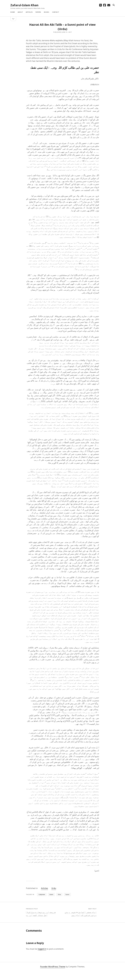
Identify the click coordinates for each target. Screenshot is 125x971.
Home (12, 12)
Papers (38, 12)
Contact (55, 12)
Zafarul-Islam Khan (24, 5)
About (20, 12)
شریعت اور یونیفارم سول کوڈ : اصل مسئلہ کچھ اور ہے (41, 913)
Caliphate (42, 894)
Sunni (67, 894)
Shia (59, 894)
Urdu (53, 888)
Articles (29, 12)
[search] (113, 5)
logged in (42, 949)
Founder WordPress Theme (52, 966)
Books (46, 12)
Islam (51, 894)
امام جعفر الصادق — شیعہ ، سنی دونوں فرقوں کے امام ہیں (81, 913)
